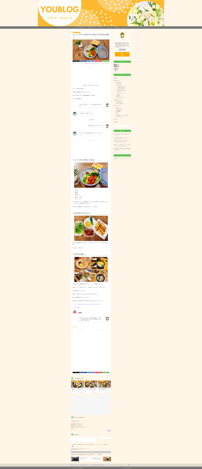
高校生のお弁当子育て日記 (76, 32)
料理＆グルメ (82, 27)
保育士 (116, 121)
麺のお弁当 (119, 92)
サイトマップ (124, 27)
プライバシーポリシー (75, 467)
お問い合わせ (117, 27)
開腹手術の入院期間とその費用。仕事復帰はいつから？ (122, 149)
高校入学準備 (118, 101)
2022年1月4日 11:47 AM (74, 421)
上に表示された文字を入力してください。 (79, 448)
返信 (109, 430)
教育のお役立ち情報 (119, 103)
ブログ (116, 119)
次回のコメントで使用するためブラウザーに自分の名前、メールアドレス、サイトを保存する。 (90, 444)
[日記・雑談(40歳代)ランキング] (122, 66)
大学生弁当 (118, 94)
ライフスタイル (101, 27)
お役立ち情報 (120, 85)
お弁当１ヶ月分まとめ (121, 89)
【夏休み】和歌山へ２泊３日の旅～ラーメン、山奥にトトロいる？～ (122, 141)
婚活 (116, 78)
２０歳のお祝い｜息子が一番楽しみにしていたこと (122, 135)
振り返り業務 (118, 110)
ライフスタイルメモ (119, 116)
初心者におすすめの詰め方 (122, 86)
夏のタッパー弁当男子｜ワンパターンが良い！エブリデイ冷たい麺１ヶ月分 (122, 145)
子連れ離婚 (118, 111)
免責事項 (81, 467)
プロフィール (109, 27)
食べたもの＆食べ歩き (120, 97)
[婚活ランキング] (122, 64)
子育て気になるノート (91, 27)
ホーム (76, 27)
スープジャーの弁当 (121, 93)
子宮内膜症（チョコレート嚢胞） (122, 115)
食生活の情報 (118, 82)
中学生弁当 (118, 96)
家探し (117, 107)
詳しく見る (122, 49)
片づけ (117, 112)
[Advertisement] (91, 75)
